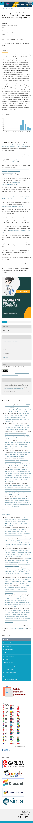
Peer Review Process (10, 652)
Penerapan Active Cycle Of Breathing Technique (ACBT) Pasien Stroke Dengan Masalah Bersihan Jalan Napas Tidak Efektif (18, 540)
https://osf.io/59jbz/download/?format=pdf (12, 206)
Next (28, 625)
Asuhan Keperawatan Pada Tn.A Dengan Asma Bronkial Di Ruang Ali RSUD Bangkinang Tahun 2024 (18, 579)
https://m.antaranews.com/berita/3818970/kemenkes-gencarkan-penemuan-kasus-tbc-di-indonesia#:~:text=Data (15, 171)
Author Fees (8, 676)
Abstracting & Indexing (11, 679)
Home (3, 8)
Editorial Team (8, 646)
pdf (5, 321)
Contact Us (8, 659)
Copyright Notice (9, 669)
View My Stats (12, 751)
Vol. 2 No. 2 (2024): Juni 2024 (18, 8)
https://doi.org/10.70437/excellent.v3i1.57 (13, 39)
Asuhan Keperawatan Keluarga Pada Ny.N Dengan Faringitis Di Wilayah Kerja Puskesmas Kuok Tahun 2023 (18, 569)
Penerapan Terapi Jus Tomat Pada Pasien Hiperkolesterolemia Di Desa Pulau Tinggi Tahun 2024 (17, 435)
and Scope (9, 642)
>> (5, 509)
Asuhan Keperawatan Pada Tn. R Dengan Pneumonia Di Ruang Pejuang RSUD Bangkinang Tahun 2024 (17, 519)
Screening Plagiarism (10, 672)
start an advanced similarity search (18, 628)
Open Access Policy (10, 666)
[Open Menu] (1, 3)
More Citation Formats (10, 391)
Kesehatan (6, 357)
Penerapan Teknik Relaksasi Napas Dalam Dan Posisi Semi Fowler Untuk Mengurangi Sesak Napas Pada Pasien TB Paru (18, 552)
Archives (7, 8)
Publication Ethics (8, 662)
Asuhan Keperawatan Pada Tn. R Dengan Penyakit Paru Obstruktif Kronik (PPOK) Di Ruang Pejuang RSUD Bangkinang (18, 587)
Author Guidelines (9, 656)
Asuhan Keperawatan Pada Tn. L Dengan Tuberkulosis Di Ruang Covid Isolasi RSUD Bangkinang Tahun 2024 (15, 531)
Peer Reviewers (9, 649)
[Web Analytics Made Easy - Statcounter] (5, 751)
